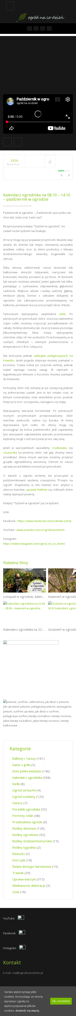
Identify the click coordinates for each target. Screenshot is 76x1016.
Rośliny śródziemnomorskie (32, 841)
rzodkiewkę (59, 448)
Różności (18, 854)
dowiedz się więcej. (27, 1010)
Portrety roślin (22, 815)
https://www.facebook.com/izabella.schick (45, 521)
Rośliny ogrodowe (25, 835)
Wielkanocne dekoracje (28, 885)
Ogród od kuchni (24, 790)
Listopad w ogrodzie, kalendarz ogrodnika (33, 596)
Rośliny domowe (24, 828)
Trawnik (18, 873)
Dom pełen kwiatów (26, 771)
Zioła (15, 892)
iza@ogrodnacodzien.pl (28, 973)
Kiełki (16, 784)
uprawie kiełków (36, 489)
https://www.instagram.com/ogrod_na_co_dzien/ (34, 543)
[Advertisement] (38, 64)
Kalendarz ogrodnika (27, 777)
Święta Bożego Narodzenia (31, 866)
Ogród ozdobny (23, 796)
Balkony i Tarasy (24, 758)
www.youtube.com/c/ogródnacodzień (40, 530)
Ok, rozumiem (61, 1001)
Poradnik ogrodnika (26, 809)
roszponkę (10, 452)
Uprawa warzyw (24, 879)
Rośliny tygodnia (24, 847)
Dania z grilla (21, 765)
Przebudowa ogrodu (27, 822)
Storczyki (18, 860)
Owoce (17, 803)
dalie (62, 314)
